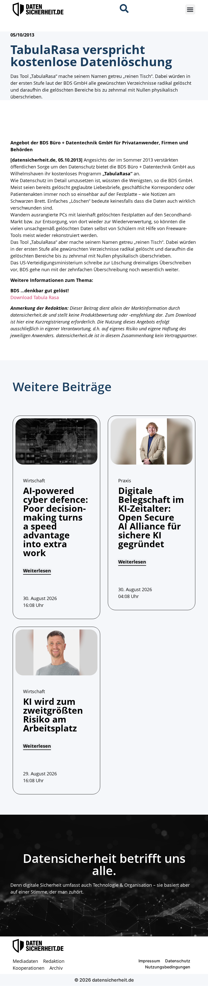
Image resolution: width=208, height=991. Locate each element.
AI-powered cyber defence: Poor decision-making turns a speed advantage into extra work (55, 522)
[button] (190, 9)
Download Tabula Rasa (34, 297)
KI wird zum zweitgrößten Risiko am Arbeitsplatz (53, 714)
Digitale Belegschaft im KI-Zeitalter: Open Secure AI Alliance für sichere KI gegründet (151, 517)
